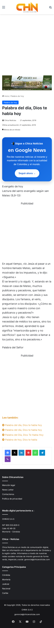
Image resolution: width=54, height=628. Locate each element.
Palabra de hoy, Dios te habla (20, 439)
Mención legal (8, 485)
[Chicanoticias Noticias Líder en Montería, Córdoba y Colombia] (27, 7)
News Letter (8, 490)
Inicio (6, 96)
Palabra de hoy (17, 96)
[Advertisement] (27, 46)
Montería (6, 579)
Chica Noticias (10, 120)
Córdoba (6, 575)
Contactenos (8, 494)
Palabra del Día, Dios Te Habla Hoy (23, 434)
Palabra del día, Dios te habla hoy (23, 425)
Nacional (6, 588)
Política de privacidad (12, 499)
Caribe (5, 593)
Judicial (5, 584)
